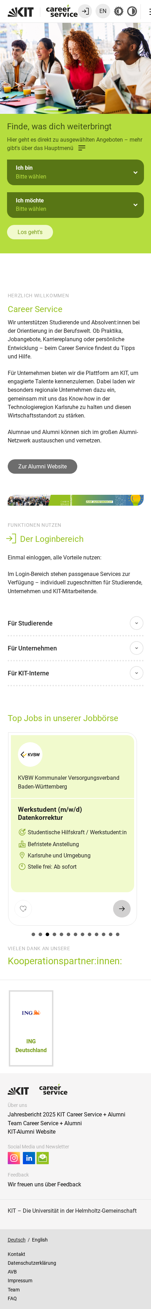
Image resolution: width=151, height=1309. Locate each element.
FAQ (12, 1298)
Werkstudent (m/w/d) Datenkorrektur (50, 814)
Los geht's (30, 232)
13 (117, 934)
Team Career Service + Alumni (45, 1123)
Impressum (20, 1280)
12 (110, 934)
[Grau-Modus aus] (119, 11)
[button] (75, 172)
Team (14, 1289)
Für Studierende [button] (30, 623)
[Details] (121, 909)
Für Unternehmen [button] (32, 648)
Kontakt (16, 1254)
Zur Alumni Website (42, 466)
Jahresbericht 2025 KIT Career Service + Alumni (66, 1114)
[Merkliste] (23, 909)
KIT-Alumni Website (31, 1131)
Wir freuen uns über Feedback (44, 1184)
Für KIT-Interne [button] (28, 673)
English (40, 1240)
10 (96, 934)
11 (103, 934)
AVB (12, 1272)
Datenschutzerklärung (32, 1263)
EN (102, 11)
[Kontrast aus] (132, 11)
